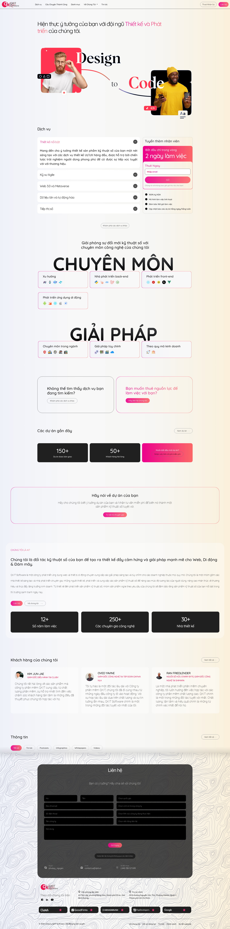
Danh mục (75, 4)
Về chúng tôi (33, 603)
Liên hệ (223, 4)
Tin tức (104, 4)
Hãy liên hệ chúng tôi (138, 400)
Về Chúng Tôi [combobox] (90, 4)
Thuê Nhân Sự (208, 4)
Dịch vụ (38, 4)
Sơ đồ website (185, 924)
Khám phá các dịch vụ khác (115, 225)
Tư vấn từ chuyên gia (115, 515)
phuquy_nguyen (56, 868)
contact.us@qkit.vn (93, 868)
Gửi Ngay (115, 845)
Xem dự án (182, 431)
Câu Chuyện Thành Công (56, 4)
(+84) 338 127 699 (128, 868)
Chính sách (171, 924)
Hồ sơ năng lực (149, 924)
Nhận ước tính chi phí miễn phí (167, 454)
